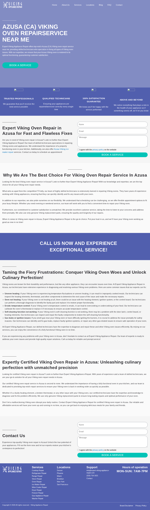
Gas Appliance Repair (40, 496)
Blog (101, 5)
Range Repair (37, 476)
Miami (59, 476)
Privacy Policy (140, 506)
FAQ (109, 5)
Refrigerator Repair (39, 473)
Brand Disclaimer (126, 506)
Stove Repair (37, 479)
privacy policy (98, 150)
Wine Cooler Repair (39, 487)
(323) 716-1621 (92, 476)
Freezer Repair (37, 493)
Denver (60, 470)
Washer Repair (37, 498)
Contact (119, 5)
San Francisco (62, 484)
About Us (65, 5)
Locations (90, 5)
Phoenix (60, 473)
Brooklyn (60, 479)
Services (77, 5)
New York (60, 482)
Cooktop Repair (38, 470)
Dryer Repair (37, 490)
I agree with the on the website (97, 150)
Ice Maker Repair (38, 484)
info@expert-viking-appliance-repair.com (97, 471)
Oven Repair (37, 482)
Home (54, 5)
